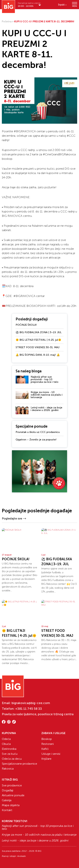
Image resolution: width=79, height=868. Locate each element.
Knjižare (46, 758)
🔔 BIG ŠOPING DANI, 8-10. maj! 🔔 (38, 354)
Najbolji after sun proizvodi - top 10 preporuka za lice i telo (44, 379)
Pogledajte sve (12, 518)
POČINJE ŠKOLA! (26, 324)
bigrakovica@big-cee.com (31, 703)
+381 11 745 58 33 (28, 708)
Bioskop (46, 739)
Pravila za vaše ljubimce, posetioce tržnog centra (37, 714)
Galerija (6, 800)
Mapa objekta (10, 805)
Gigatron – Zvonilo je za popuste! (36, 439)
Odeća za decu (12, 758)
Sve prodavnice (12, 785)
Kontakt (7, 810)
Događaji (7, 790)
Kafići (45, 749)
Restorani (47, 744)
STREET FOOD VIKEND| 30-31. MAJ (37, 347)
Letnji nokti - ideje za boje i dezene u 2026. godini (46, 409)
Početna (7, 21)
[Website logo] (8, 6)
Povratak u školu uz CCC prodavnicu (38, 432)
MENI (74, 6)
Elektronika (9, 749)
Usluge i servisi (50, 753)
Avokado (21, 856)
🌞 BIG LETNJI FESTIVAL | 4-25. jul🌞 (38, 339)
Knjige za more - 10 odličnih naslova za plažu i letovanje (46, 395)
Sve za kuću (9, 753)
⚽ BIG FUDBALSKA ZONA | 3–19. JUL (39, 332)
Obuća (6, 744)
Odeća (6, 739)
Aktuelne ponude (13, 795)
